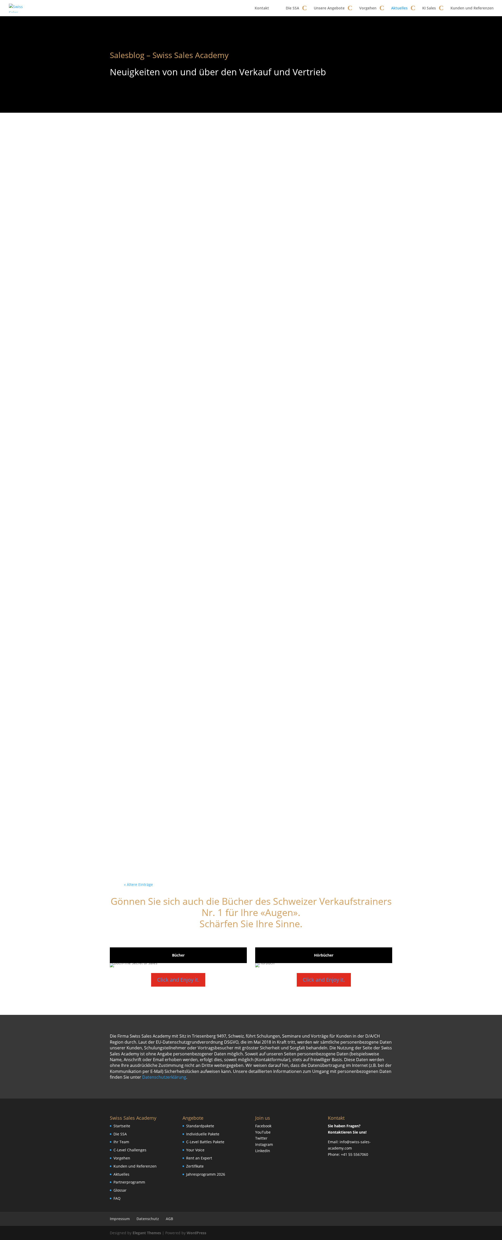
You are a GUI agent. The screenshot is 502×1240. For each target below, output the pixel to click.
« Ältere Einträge (138, 884)
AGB (169, 1218)
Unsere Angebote (329, 7)
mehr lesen (142, 184)
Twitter (261, 1138)
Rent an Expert (199, 1158)
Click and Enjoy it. (178, 979)
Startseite (121, 1125)
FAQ (117, 1198)
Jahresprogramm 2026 (205, 1174)
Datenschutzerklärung (164, 1077)
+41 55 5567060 (354, 1154)
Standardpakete (200, 1125)
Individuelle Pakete (202, 1133)
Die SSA (292, 7)
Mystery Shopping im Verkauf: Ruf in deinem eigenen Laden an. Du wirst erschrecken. (251, 230)
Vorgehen (367, 7)
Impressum (120, 1218)
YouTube (263, 1132)
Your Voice (195, 1149)
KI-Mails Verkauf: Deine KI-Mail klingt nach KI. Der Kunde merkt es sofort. (249, 753)
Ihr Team (121, 1141)
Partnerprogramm (129, 1182)
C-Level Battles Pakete (205, 1141)
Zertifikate (195, 1166)
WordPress (196, 1232)
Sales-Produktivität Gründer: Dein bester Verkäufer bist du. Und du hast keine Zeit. (251, 828)
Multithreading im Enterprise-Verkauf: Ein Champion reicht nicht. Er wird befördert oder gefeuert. (247, 679)
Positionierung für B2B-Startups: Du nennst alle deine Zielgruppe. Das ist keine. (248, 604)
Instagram (264, 1144)
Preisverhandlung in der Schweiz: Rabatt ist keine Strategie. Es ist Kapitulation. (247, 454)
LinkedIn (262, 1150)
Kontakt (262, 7)
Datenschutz (147, 1218)
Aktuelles (399, 7)
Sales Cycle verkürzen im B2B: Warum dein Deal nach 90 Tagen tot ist (249, 155)
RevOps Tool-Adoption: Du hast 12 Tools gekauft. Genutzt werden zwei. (248, 529)
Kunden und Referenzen (472, 7)
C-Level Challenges (129, 1149)
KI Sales (429, 7)
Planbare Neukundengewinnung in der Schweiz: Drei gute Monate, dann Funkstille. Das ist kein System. (249, 380)
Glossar (120, 1190)
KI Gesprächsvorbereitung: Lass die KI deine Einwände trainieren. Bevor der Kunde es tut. (247, 305)
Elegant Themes (147, 1232)
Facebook (263, 1125)
